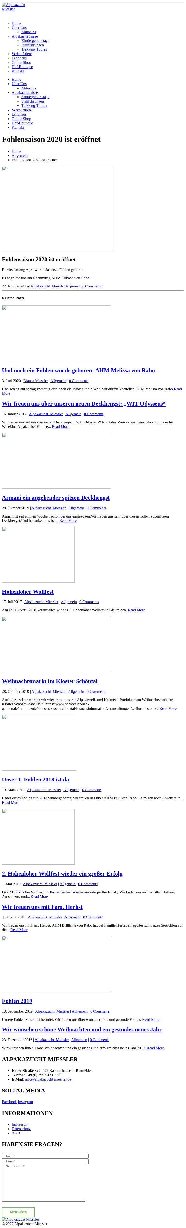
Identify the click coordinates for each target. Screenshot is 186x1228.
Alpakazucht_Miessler (48, 286)
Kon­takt (18, 71)
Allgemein (73, 286)
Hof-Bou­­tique (22, 67)
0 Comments (92, 286)
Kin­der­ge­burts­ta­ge (35, 41)
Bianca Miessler (35, 381)
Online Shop (21, 62)
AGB (16, 1133)
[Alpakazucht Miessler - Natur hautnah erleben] (15, 9)
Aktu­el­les (28, 32)
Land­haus (19, 58)
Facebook (9, 1102)
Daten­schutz (21, 1129)
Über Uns (19, 27)
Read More (60, 426)
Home (16, 23)
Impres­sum (20, 1124)
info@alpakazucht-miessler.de (48, 1079)
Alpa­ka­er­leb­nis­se (25, 36)
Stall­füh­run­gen (32, 45)
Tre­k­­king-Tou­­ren (34, 49)
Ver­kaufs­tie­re (22, 54)
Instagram (25, 1102)
